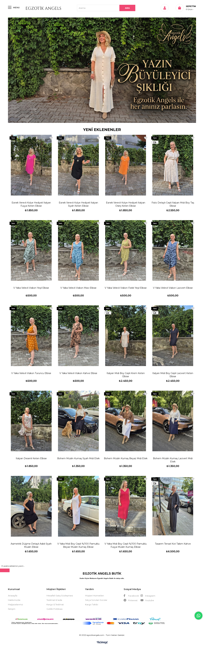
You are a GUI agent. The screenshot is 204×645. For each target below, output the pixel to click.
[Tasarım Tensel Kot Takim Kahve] (173, 506)
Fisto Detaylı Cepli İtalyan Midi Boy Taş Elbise (173, 204)
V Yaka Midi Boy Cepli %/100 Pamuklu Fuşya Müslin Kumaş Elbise (126, 545)
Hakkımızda (14, 600)
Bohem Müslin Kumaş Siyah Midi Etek (78, 458)
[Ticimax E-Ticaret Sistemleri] (102, 642)
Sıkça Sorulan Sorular (96, 600)
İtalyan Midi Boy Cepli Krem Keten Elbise (126, 375)
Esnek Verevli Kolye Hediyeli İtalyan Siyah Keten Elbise (78, 204)
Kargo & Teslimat (55, 604)
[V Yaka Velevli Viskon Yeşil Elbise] (31, 250)
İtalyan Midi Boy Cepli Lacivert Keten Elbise (172, 375)
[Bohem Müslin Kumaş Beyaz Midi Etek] (125, 421)
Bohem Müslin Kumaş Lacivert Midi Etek (173, 460)
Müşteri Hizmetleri (94, 595)
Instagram (150, 595)
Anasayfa (12, 595)
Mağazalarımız (15, 604)
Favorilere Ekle (51, 138)
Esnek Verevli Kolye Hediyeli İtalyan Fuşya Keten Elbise (31, 204)
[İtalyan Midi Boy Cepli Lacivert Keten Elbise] (173, 335)
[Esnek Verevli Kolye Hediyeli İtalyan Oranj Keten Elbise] (125, 165)
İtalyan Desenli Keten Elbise (31, 458)
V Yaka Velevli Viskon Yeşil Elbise (31, 287)
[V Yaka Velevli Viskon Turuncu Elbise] (31, 335)
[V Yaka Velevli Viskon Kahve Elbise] (78, 335)
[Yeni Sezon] (102, 70)
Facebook (133, 595)
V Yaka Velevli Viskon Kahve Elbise (78, 373)
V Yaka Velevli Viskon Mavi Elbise (78, 287)
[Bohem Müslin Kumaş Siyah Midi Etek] (78, 421)
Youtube (149, 600)
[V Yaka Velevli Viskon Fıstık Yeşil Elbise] (125, 250)
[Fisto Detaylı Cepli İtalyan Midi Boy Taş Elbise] (173, 165)
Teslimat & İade (54, 600)
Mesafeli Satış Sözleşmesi (60, 595)
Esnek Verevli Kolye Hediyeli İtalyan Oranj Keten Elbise (125, 204)
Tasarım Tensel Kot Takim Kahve (173, 543)
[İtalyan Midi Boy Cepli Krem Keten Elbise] (125, 335)
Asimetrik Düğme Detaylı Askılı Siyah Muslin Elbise (31, 545)
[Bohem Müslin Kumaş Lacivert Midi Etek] (173, 421)
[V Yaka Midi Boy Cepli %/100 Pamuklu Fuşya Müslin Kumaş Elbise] (125, 506)
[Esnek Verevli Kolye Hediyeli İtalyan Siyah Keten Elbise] (78, 165)
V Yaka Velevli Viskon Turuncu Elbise (31, 373)
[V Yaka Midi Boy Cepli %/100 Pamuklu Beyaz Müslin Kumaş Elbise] (78, 506)
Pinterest (133, 600)
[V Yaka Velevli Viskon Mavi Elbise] (78, 250)
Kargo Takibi (91, 604)
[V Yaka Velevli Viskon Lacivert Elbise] (173, 250)
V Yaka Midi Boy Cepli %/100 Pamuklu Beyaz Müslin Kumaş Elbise (78, 545)
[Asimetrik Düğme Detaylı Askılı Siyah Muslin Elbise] (31, 506)
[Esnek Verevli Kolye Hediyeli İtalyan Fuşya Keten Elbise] (31, 165)
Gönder (5, 570)
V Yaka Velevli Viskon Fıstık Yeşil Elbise (126, 287)
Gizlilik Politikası (54, 609)
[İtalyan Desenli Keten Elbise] (31, 421)
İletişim (11, 609)
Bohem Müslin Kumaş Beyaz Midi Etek (125, 458)
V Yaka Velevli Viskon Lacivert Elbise (173, 287)
